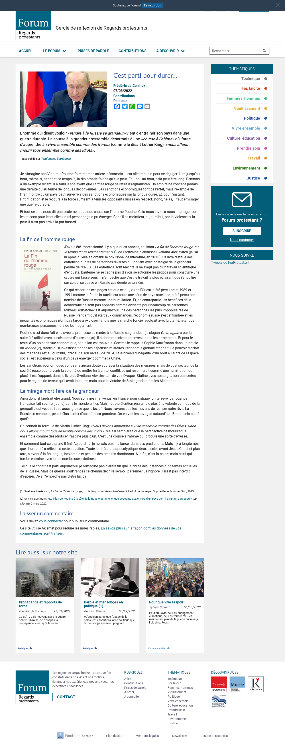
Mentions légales (147, 736)
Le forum (51, 51)
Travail (258, 158)
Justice (257, 178)
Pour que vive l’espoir (166, 602)
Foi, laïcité (255, 89)
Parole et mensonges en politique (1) (103, 604)
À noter (129, 692)
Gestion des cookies (214, 736)
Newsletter (179, 736)
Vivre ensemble (250, 128)
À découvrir (167, 51)
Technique (254, 79)
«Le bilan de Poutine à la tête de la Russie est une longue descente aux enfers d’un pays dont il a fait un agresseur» (120, 498)
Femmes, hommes (247, 99)
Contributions (133, 51)
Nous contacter (242, 240)
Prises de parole (93, 51)
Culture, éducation (247, 138)
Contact (66, 697)
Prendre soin (252, 148)
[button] (278, 5)
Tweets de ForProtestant (230, 262)
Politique (256, 118)
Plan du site (114, 736)
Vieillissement (251, 109)
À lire (127, 679)
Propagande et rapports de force (40, 604)
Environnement (250, 168)
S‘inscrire (241, 231)
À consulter (132, 696)
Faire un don (152, 5)
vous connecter (51, 521)
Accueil (26, 51)
